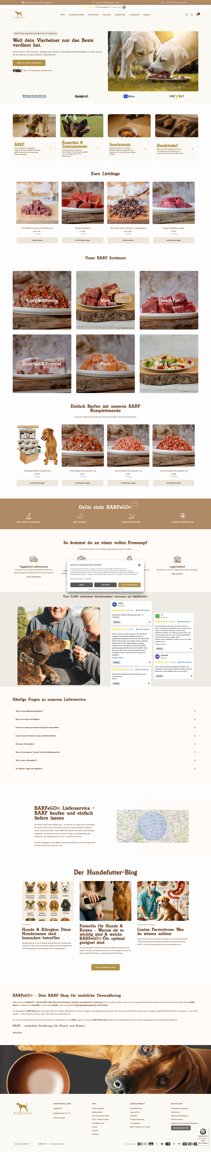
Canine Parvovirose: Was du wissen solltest (160, 931)
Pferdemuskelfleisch (83, 228)
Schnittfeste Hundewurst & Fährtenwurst (37, 228)
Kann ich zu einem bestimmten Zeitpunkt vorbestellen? (37, 727)
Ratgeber (146, 15)
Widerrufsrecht (177, 1119)
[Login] (192, 15)
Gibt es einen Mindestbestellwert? (29, 711)
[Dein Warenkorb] (197, 15)
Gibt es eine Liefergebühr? (26, 760)
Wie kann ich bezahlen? (25, 744)
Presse (94, 1127)
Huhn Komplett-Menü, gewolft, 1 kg (128, 471)
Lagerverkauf (135, 1112)
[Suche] (186, 15)
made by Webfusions (57, 1144)
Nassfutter (107, 15)
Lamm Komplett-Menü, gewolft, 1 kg (173, 471)
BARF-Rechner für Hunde (140, 1127)
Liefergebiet (46, 842)
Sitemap (95, 1134)
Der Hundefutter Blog (100, 1116)
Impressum (175, 1112)
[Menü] (207, 1128)
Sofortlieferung (136, 1108)
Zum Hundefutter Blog (106, 967)
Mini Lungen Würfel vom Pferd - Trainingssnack (128, 228)
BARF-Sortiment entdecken (29, 63)
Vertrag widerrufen (181, 1128)
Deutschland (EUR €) (21, 1144)
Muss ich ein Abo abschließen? (28, 719)
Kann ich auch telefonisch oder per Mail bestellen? (36, 736)
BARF (63, 15)
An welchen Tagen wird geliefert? (29, 769)
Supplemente (120, 15)
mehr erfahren (177, 574)
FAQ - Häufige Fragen (100, 1119)
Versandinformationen (179, 1108)
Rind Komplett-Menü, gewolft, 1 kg (83, 471)
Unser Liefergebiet (33, 576)
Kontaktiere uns (98, 1123)
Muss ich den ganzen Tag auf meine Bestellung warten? (38, 752)
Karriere (95, 1131)
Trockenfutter (93, 15)
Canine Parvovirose (146, 925)
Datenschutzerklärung (179, 1116)
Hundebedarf (134, 15)
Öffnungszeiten (98, 1108)
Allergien (26, 925)
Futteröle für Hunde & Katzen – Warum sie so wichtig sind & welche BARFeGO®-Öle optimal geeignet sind (102, 934)
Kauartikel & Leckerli (76, 15)
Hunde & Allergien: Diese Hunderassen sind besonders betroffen (46, 933)
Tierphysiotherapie (137, 1119)
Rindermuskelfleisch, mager (173, 228)
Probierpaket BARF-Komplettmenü (37, 471)
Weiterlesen (17, 1032)
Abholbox (133, 1116)
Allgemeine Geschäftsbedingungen (184, 1123)
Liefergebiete (97, 1112)
